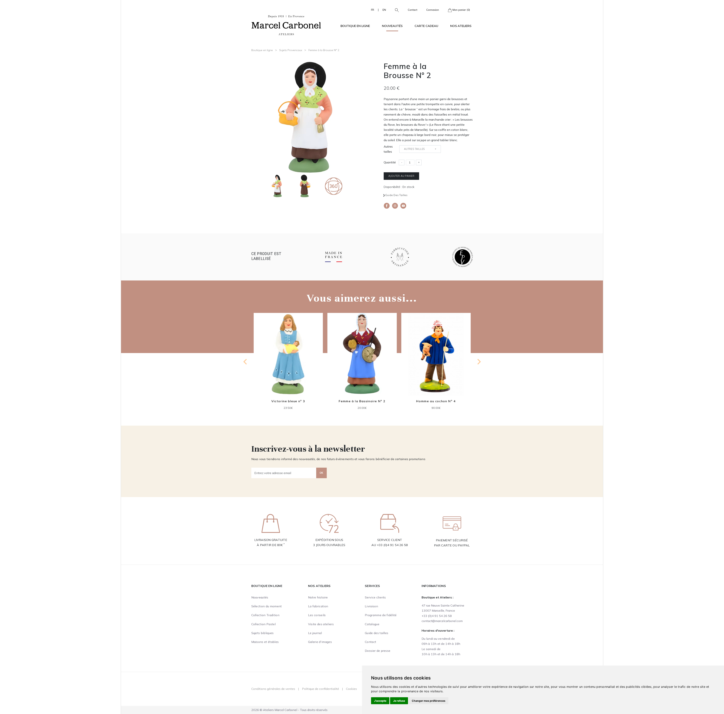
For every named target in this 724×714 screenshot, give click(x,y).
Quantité (390, 162)
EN (384, 9)
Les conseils (317, 615)
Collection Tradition (265, 615)
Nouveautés (392, 26)
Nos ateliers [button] (460, 26)
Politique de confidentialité (320, 689)
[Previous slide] (245, 362)
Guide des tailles (396, 195)
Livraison (371, 606)
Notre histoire (318, 597)
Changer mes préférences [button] (428, 700)
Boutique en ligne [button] (355, 26)
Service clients (375, 597)
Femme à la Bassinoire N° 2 (288, 401)
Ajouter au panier (401, 175)
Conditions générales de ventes (273, 689)
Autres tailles (388, 149)
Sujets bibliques (262, 633)
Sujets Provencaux (290, 50)
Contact (412, 9)
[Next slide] (479, 362)
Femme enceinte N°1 (435, 401)
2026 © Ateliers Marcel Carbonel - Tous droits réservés (289, 710)
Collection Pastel (263, 624)
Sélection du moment (266, 606)
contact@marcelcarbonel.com (442, 621)
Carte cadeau (426, 26)
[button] (395, 10)
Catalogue (372, 624)
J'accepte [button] (380, 700)
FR (372, 9)
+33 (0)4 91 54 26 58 (392, 545)
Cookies (351, 689)
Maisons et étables (265, 642)
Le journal (315, 633)
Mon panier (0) (461, 9)
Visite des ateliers (321, 624)
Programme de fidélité (381, 615)
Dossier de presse (377, 651)
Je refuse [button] (399, 700)
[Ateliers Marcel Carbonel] (286, 25)
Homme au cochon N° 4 (362, 401)
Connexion (432, 9)
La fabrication (318, 606)
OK (321, 472)
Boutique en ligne (262, 50)
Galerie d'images (320, 642)
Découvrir (288, 357)
